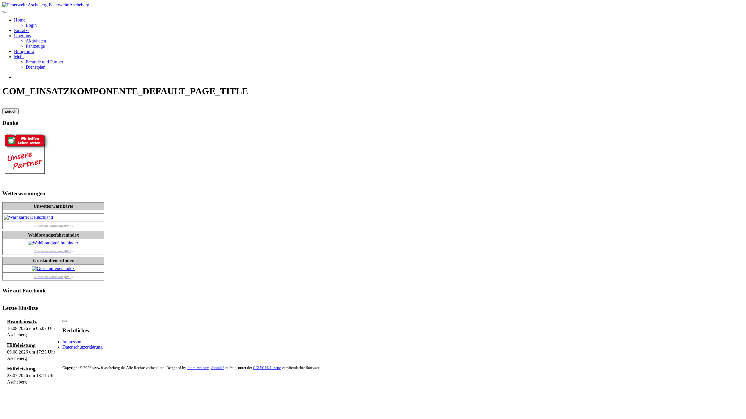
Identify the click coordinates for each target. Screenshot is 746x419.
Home (19, 19)
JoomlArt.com (198, 367)
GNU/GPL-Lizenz (267, 367)
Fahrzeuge (35, 46)
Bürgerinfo (24, 51)
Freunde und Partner (44, 61)
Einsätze (21, 30)
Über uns (22, 35)
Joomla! (217, 367)
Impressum (72, 341)
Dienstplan (35, 67)
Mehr (19, 56)
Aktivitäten (36, 40)
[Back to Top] (64, 321)
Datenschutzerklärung (82, 347)
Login (31, 25)
